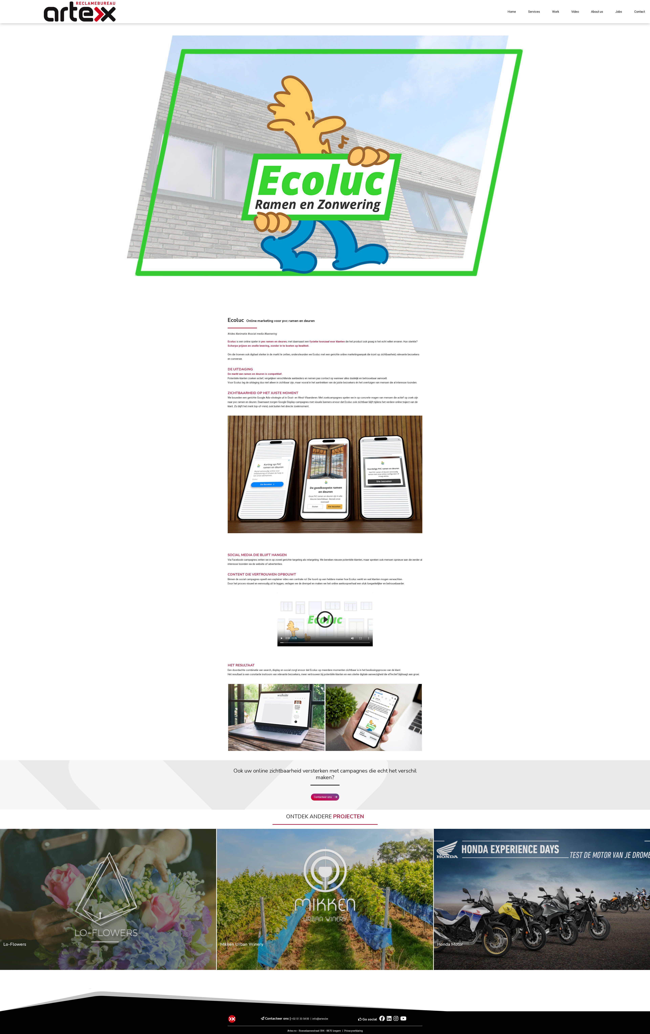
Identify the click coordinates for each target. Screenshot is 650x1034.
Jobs (618, 11)
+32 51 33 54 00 (300, 1018)
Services (534, 11)
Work (555, 11)
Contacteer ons (323, 797)
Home (512, 11)
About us (597, 11)
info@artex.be (320, 1018)
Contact (639, 11)
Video (575, 11)
